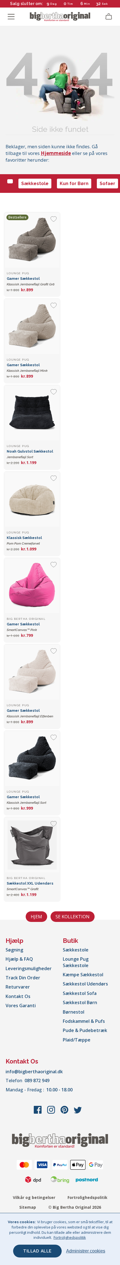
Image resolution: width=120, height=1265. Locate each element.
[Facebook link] (38, 1112)
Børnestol (73, 1012)
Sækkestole (35, 183)
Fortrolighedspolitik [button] (70, 1237)
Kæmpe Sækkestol (83, 975)
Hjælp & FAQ (19, 959)
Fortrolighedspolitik (87, 1197)
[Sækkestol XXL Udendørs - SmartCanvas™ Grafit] (32, 845)
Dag (53, 3)
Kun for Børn (74, 183)
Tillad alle (37, 1251)
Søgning (14, 950)
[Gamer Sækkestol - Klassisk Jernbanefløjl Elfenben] (32, 672)
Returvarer (18, 987)
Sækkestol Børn (80, 1002)
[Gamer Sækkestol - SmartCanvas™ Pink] (32, 586)
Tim (70, 3)
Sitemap (27, 1207)
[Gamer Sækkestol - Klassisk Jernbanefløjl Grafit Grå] (32, 240)
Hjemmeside (56, 153)
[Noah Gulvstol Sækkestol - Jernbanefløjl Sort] (32, 413)
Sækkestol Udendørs (85, 984)
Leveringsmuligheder (29, 968)
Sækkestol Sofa (80, 993)
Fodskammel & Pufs (84, 1021)
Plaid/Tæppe (76, 1040)
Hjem (36, 917)
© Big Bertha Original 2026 (74, 1207)
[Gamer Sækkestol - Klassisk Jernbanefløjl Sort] (32, 758)
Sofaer (107, 183)
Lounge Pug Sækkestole (75, 962)
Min (87, 3)
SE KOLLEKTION (73, 917)
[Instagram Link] (51, 1112)
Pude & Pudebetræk (85, 1030)
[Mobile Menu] (11, 17)
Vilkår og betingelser (34, 1197)
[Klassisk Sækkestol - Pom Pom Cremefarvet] (32, 499)
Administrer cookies (85, 1251)
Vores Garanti (21, 1005)
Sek (105, 3)
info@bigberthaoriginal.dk (34, 1072)
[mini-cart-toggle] (109, 16)
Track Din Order (23, 978)
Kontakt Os (18, 996)
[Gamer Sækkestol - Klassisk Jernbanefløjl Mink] (32, 326)
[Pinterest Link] (65, 1112)
